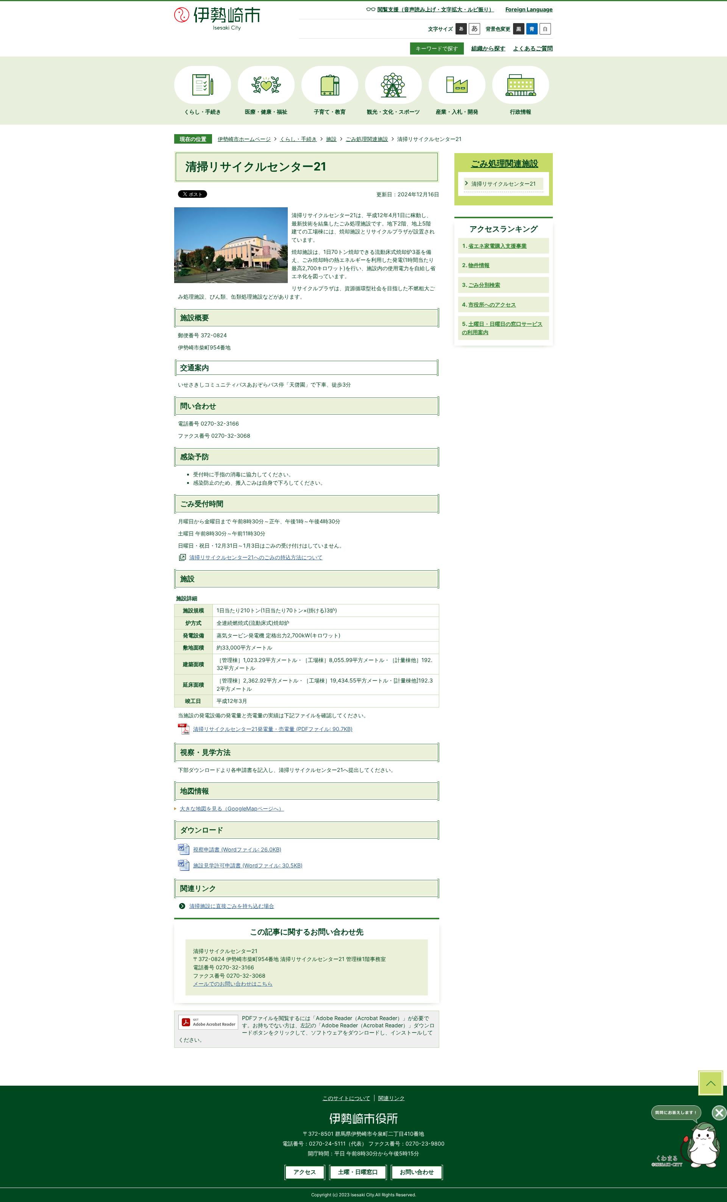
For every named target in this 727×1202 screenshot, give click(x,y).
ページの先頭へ (710, 1083)
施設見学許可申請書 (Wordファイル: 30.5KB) (248, 865)
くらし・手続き (298, 139)
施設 (331, 139)
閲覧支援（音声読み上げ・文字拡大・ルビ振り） (436, 9)
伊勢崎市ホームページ (244, 139)
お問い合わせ (417, 1172)
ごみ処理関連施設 (367, 139)
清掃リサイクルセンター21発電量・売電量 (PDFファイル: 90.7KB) (273, 729)
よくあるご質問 (533, 48)
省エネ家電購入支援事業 (497, 246)
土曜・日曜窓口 (358, 1172)
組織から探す (488, 48)
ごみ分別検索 (484, 285)
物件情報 (479, 265)
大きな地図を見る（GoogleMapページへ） (232, 808)
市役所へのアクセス (492, 304)
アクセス (304, 1172)
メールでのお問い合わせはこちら (233, 983)
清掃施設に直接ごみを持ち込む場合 (231, 906)
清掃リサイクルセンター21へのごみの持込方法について (256, 557)
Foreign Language (529, 9)
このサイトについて (346, 1098)
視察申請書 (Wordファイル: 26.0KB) (237, 849)
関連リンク (391, 1098)
